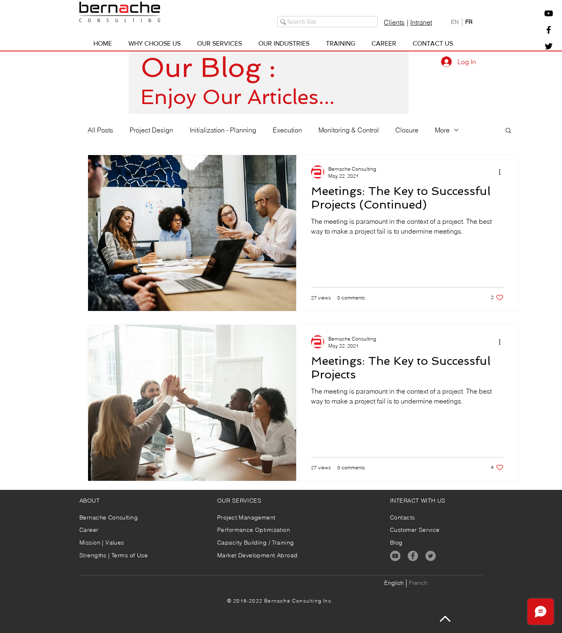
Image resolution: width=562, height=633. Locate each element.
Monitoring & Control (348, 130)
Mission (90, 542)
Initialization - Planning (223, 130)
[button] (548, 13)
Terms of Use (129, 555)
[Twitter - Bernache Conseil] (548, 46)
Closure (406, 130)
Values (114, 542)
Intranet (421, 22)
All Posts (100, 130)
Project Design (151, 130)
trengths (95, 555)
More (442, 130)
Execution (287, 130)
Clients (394, 22)
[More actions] (502, 172)
